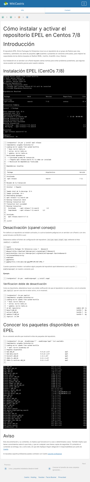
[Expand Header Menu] (84, 4)
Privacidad (62, 477)
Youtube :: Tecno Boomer (47, 477)
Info (22, 10)
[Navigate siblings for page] (23, 17)
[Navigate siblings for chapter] (15, 17)
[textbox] (46, 254)
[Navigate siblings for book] (7, 17)
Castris (5, 449)
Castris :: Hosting (30, 477)
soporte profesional (55, 454)
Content (67, 10)
